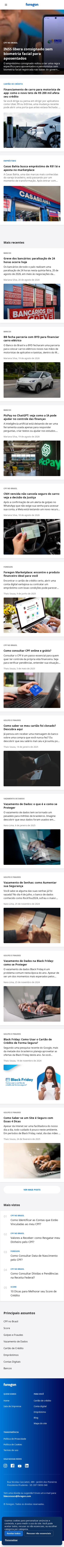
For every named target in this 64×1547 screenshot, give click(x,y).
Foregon (8, 567)
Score (7, 1328)
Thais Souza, (10, 593)
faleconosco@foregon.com (17, 1496)
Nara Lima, (9, 825)
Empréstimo (10, 161)
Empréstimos (11, 1355)
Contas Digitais (12, 1361)
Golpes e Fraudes (12, 720)
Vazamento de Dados (14, 798)
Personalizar (11, 1540)
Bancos (7, 253)
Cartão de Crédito (13, 84)
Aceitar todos (14, 1533)
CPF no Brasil (11, 42)
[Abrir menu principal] (6, 5)
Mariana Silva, (11, 279)
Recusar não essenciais (39, 1533)
